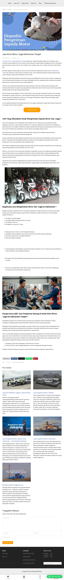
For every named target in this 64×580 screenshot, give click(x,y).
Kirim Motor (9, 9)
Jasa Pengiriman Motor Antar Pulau (44, 439)
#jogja (8, 362)
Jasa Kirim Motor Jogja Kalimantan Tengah (14, 61)
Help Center (25, 3)
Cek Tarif (16, 3)
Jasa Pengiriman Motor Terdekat (43, 393)
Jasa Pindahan (26, 556)
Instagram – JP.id (47, 555)
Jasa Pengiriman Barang (29, 560)
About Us (33, 3)
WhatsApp (29, 358)
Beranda (3, 9)
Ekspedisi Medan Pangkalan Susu (12, 485)
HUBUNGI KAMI (32, 110)
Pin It (36, 358)
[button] (54, 576)
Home (9, 3)
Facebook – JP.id (47, 553)
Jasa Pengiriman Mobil (28, 553)
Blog (40, 3)
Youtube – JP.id (47, 557)
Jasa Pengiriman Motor (29, 563)
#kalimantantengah (18, 362)
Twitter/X (22, 358)
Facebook (15, 358)
